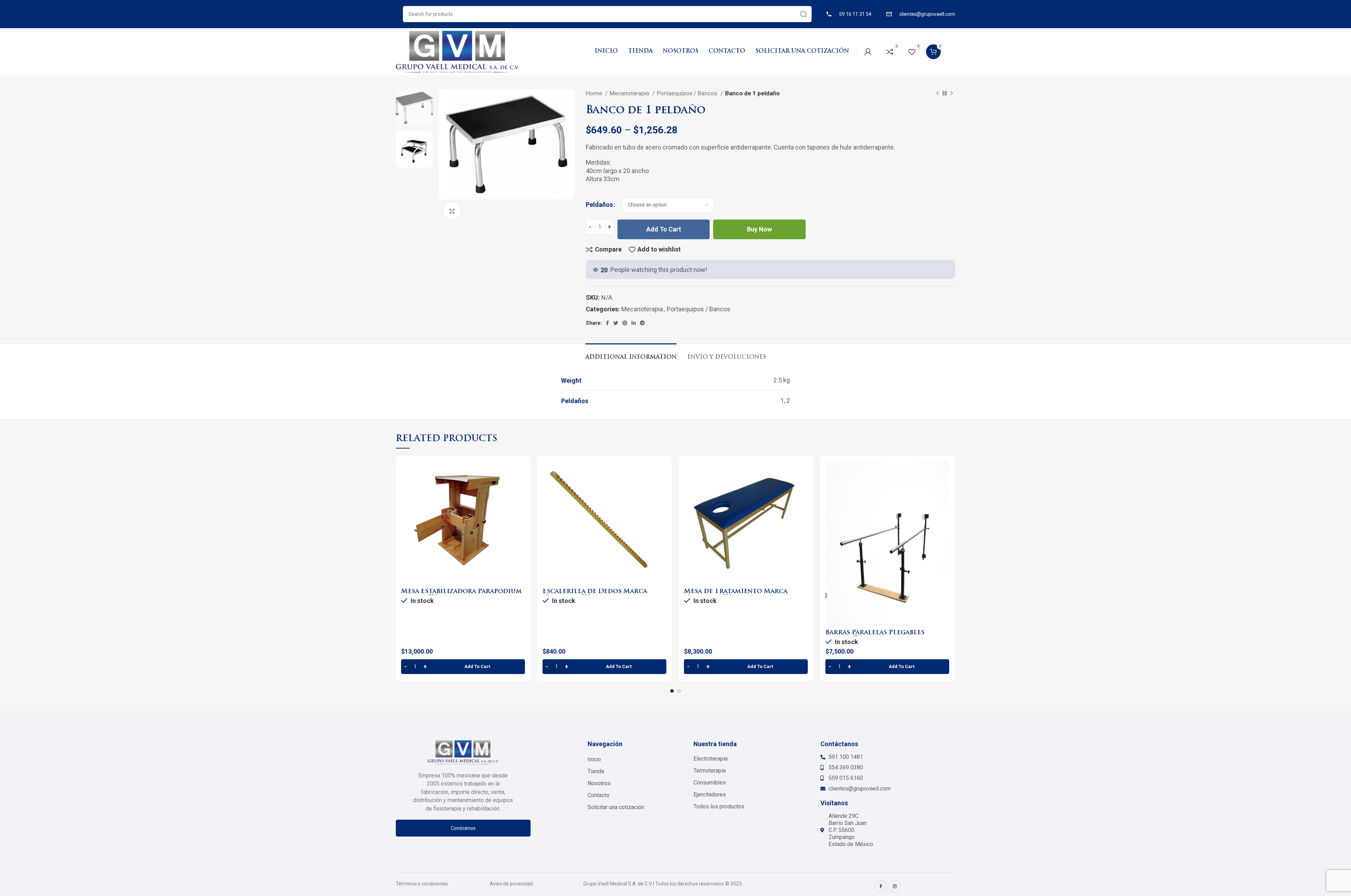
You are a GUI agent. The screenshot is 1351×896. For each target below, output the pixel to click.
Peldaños (599, 204)
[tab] (631, 354)
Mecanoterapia (630, 93)
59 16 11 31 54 (855, 14)
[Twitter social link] (615, 323)
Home (594, 93)
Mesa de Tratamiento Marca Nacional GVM (735, 594)
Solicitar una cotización (616, 807)
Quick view (519, 488)
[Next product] (951, 93)
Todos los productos (718, 806)
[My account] (868, 52)
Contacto (598, 795)
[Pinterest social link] (624, 323)
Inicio (594, 759)
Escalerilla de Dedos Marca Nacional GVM (595, 594)
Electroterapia (710, 758)
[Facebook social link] (607, 323)
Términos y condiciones (422, 884)
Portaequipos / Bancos (688, 93)
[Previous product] (937, 93)
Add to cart (663, 229)
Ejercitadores (709, 794)
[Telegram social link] (642, 323)
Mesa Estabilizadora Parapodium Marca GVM (461, 594)
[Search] (803, 14)
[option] (414, 107)
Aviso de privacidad (511, 884)
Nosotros (599, 783)
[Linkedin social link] (633, 323)
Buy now (759, 229)
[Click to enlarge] (452, 211)
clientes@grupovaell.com (927, 14)
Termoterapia (709, 770)
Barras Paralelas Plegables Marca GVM (875, 635)
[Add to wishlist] (519, 504)
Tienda (596, 771)
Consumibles (709, 782)
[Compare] (519, 473)
